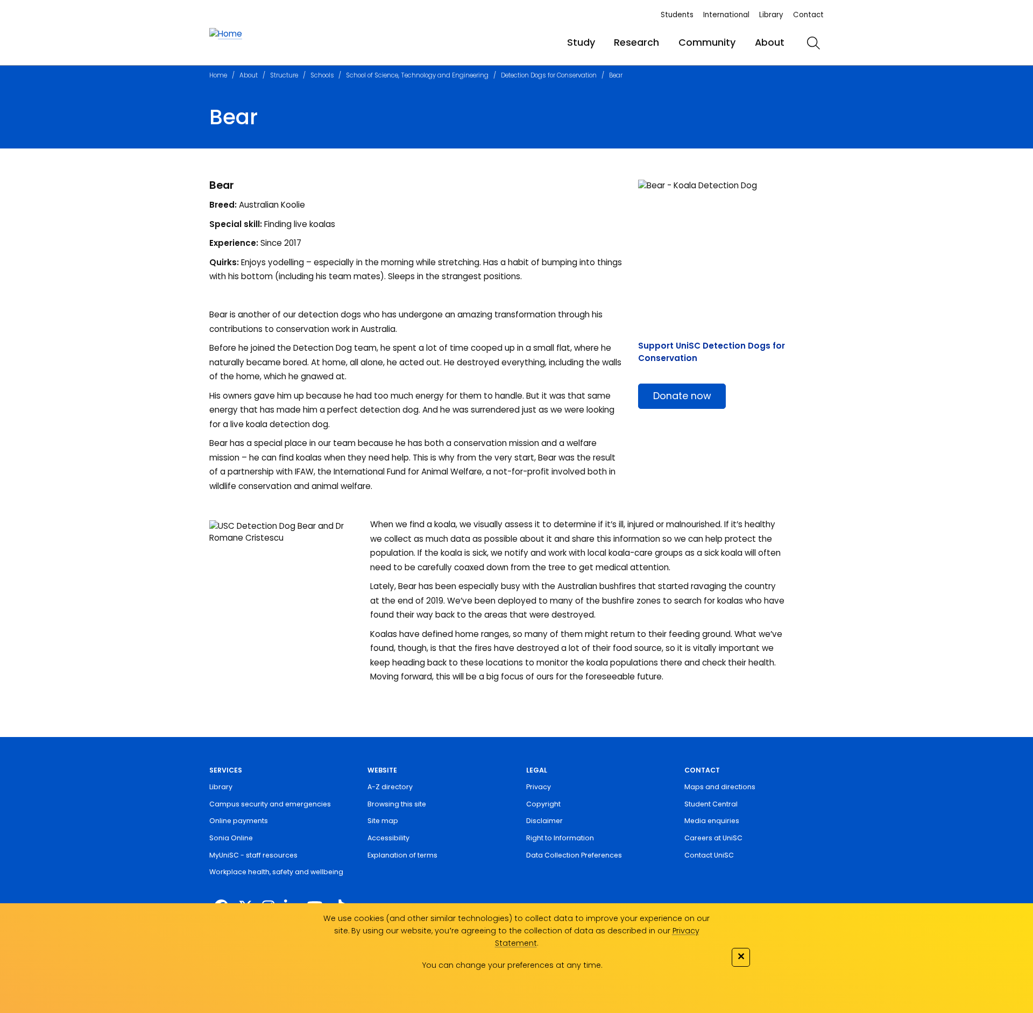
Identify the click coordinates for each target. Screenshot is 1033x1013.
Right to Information (560, 837)
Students (677, 15)
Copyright (543, 804)
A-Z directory (390, 786)
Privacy (538, 786)
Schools (322, 75)
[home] (225, 34)
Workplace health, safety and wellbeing (276, 871)
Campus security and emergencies (270, 804)
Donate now (682, 395)
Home (218, 75)
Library (771, 15)
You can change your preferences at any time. (512, 965)
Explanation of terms (402, 855)
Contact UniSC (709, 855)
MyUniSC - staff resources (253, 855)
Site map (382, 820)
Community (706, 42)
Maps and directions (719, 786)
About (769, 42)
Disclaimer (544, 820)
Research (636, 42)
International (726, 15)
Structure (284, 75)
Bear (615, 75)
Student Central (711, 804)
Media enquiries (711, 820)
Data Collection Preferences (574, 855)
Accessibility (388, 837)
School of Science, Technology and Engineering (417, 75)
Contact (808, 15)
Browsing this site (396, 804)
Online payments (238, 820)
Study (581, 42)
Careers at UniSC (713, 837)
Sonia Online (231, 837)
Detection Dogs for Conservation (549, 75)
